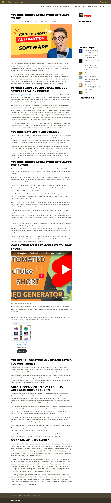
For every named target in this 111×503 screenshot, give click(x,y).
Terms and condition (24, 495)
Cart (86, 92)
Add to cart (22, 351)
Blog (48, 6)
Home (41, 6)
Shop (55, 6)
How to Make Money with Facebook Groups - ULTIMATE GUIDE (92, 79)
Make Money (45, 21)
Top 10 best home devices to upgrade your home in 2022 (92, 87)
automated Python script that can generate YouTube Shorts (31, 95)
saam (15, 21)
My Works (79, 6)
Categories (14, 495)
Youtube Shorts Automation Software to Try (40, 16)
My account (65, 6)
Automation (34, 21)
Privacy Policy (36, 495)
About (102, 6)
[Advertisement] (89, 33)
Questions (91, 6)
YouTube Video (56, 21)
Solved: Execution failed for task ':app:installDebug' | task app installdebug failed (92, 65)
